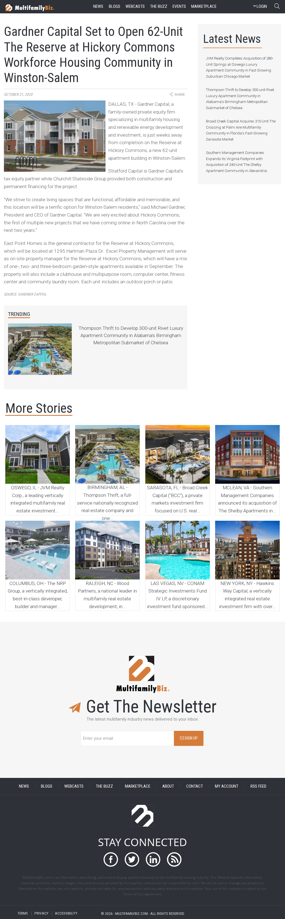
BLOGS (46, 786)
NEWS (24, 786)
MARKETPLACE (137, 786)
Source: (25, 294)
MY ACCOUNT (226, 786)
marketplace (204, 6)
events (179, 6)
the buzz (158, 6)
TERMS (23, 913)
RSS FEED (258, 786)
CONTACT (194, 786)
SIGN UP (191, 738)
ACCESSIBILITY (66, 913)
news (98, 6)
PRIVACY (41, 913)
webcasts (135, 6)
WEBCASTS (73, 786)
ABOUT (168, 786)
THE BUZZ (104, 786)
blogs (114, 6)
